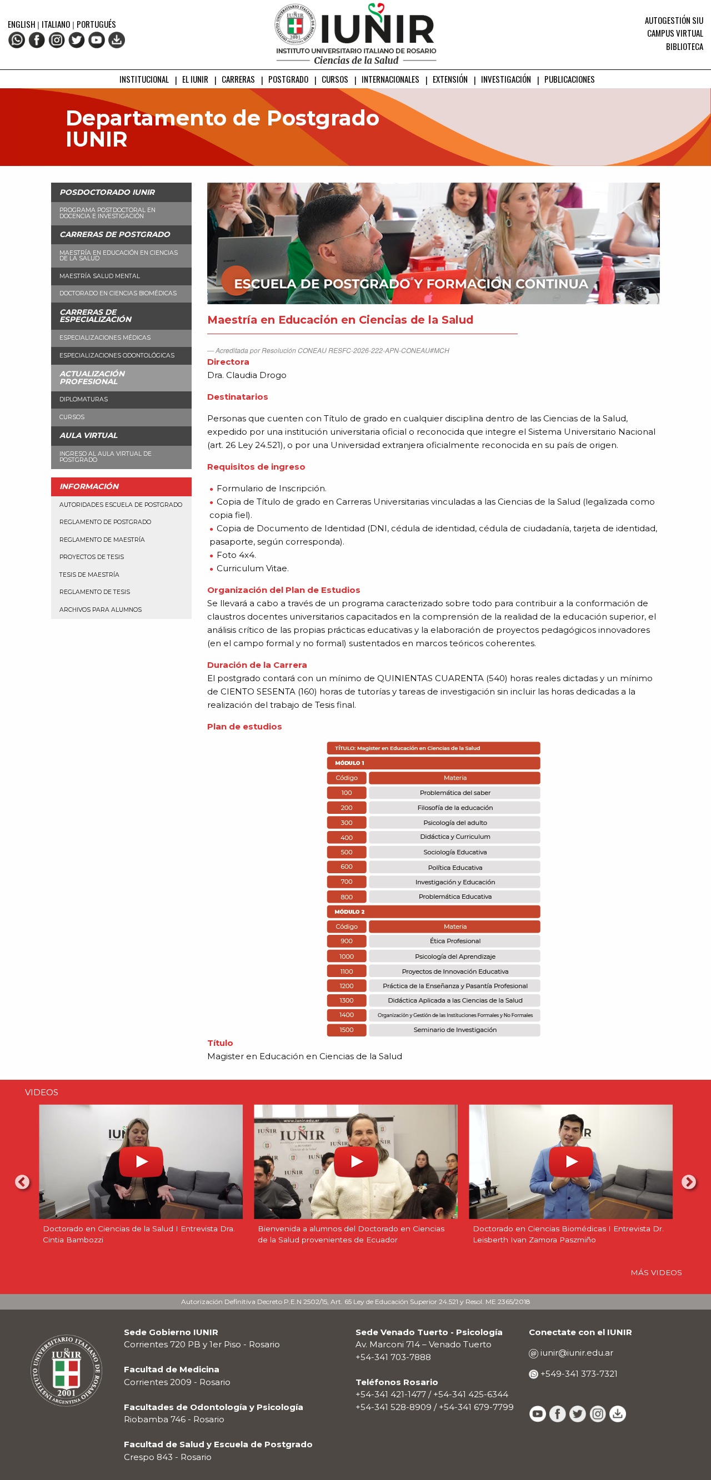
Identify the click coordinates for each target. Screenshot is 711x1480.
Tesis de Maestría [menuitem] (89, 574)
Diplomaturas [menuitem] (83, 399)
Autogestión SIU (674, 20)
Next (688, 1182)
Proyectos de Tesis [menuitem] (91, 557)
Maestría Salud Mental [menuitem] (99, 276)
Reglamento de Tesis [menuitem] (94, 592)
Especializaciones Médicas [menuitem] (105, 337)
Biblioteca (684, 46)
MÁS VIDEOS (656, 1272)
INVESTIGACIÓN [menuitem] (506, 79)
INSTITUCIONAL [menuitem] (144, 79)
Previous (22, 1182)
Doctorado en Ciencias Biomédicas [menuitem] (118, 293)
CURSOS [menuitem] (335, 79)
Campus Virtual (675, 33)
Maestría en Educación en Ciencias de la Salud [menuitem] (118, 256)
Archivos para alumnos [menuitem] (100, 609)
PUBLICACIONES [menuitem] (569, 79)
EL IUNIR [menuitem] (195, 79)
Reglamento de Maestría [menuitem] (102, 539)
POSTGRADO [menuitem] (288, 79)
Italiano (56, 24)
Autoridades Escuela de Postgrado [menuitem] (120, 505)
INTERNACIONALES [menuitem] (390, 79)
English (22, 24)
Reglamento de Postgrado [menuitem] (105, 522)
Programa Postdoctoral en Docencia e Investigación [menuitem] (107, 213)
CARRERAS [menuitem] (238, 79)
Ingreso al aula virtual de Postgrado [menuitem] (105, 457)
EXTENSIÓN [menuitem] (450, 79)
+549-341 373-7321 (578, 1373)
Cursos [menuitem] (71, 417)
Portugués (96, 24)
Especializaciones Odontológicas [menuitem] (116, 355)
